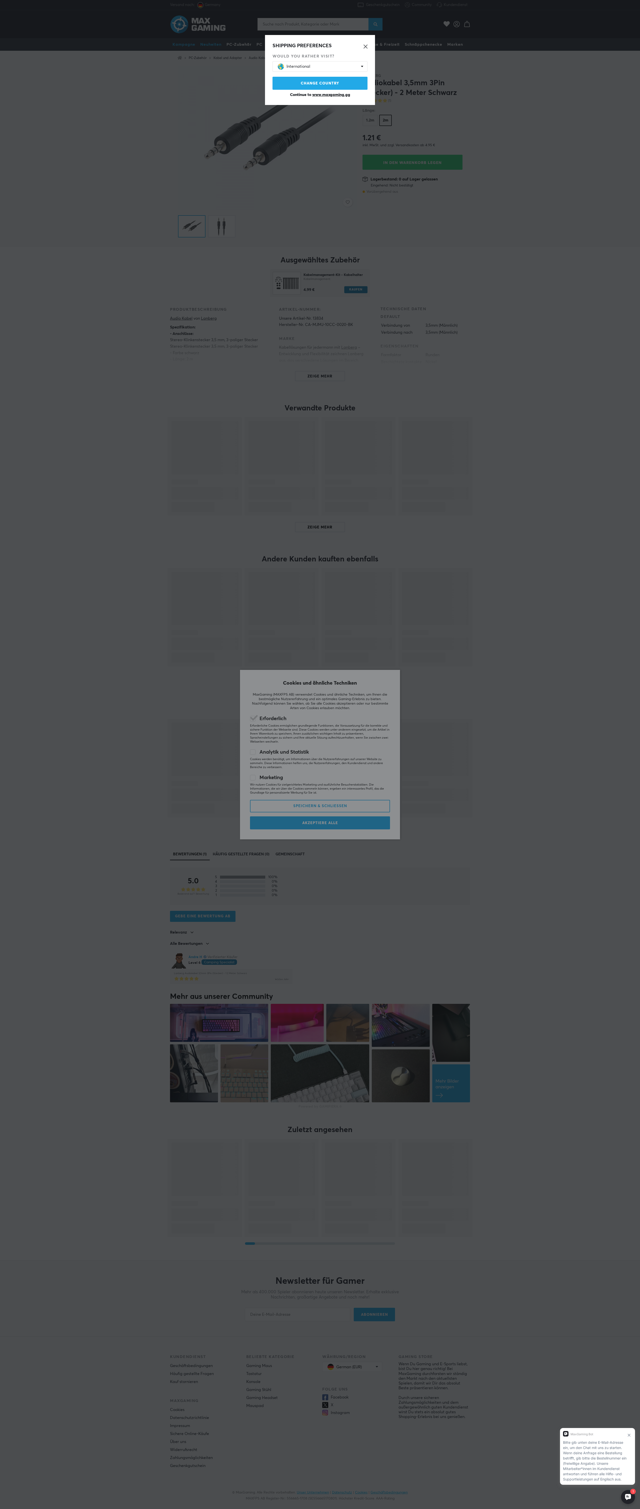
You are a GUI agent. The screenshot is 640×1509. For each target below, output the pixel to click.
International (298, 66)
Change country (320, 83)
